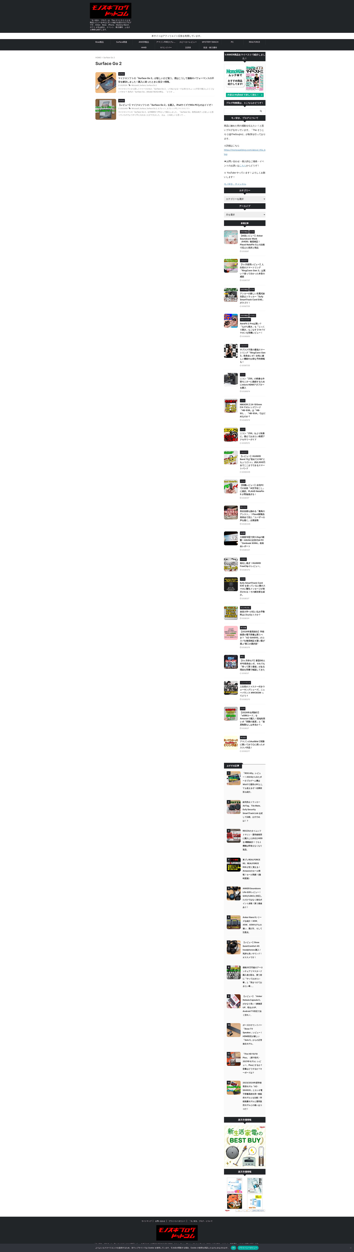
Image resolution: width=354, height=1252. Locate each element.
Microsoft (135, 85)
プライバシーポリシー (177, 1221)
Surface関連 (121, 42)
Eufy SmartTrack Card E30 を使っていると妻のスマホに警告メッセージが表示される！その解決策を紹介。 (252, 589)
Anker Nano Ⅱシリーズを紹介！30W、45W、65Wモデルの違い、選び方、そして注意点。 (252, 924)
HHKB (143, 47)
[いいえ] (350, 1247)
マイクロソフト (184, 108)
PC (232, 42)
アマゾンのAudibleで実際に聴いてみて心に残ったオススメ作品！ (252, 744)
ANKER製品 (144, 42)
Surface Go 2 (152, 85)
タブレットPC (172, 108)
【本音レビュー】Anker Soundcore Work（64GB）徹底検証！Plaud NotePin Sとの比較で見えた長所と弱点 (252, 241)
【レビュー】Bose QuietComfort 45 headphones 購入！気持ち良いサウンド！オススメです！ (252, 949)
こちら (243, 165)
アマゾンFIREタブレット (166, 42)
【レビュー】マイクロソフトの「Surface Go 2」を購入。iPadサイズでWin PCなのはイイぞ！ (165, 104)
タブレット (162, 108)
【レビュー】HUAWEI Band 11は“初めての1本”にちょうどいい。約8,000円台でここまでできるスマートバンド (252, 462)
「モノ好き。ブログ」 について (201, 1221)
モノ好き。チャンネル (235, 184)
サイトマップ (147, 1221)
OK (233, 1248)
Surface (143, 85)
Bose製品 (99, 42)
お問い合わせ (160, 1221)
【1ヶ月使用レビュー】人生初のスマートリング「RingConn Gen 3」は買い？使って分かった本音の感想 (252, 270)
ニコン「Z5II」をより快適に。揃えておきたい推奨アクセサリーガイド (252, 436)
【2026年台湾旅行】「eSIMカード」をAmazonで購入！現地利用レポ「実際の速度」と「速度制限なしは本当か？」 (252, 718)
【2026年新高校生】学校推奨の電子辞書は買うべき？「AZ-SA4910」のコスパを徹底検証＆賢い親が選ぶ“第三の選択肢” (252, 637)
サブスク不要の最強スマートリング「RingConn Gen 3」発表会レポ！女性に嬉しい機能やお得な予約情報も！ (253, 355)
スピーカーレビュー (188, 42)
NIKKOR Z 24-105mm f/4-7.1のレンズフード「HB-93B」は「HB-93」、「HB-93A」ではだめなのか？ (252, 410)
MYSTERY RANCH (210, 42)
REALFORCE (254, 42)
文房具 (188, 47)
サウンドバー (166, 47)
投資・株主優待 (210, 47)
